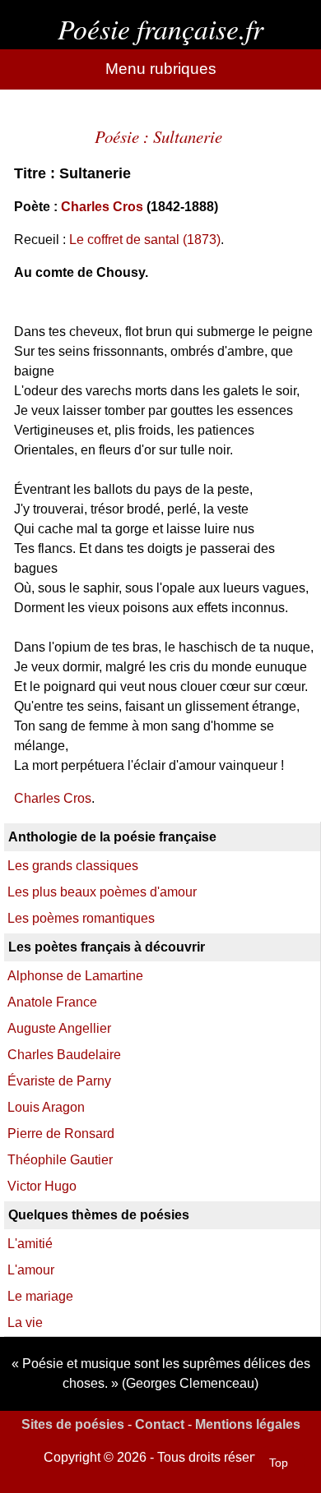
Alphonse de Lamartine (75, 976)
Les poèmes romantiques (81, 918)
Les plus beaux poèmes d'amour (102, 892)
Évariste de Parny (59, 1081)
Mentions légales (247, 1424)
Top (278, 1462)
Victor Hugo (42, 1186)
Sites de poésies (72, 1424)
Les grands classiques (72, 866)
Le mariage (40, 1296)
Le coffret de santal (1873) (145, 240)
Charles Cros (102, 207)
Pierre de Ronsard (60, 1133)
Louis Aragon (46, 1107)
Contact (159, 1424)
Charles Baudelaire (64, 1055)
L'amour (30, 1270)
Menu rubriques (160, 68)
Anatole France (52, 1002)
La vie (25, 1322)
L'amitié (30, 1244)
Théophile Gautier (60, 1160)
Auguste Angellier (59, 1028)
